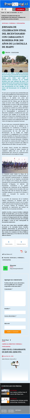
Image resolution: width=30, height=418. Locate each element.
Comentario (8, 289)
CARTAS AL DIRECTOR (8, 344)
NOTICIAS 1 (5, 23)
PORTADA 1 (12, 23)
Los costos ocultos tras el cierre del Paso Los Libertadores (18, 393)
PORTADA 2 (18, 344)
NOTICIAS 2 (11, 410)
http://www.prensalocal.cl (16, 268)
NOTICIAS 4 (4, 412)
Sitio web (7, 323)
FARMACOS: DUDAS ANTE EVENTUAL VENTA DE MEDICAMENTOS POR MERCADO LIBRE (19, 401)
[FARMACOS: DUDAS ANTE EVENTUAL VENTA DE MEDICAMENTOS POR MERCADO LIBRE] (5, 400)
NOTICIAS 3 (18, 410)
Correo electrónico (10, 316)
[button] (14, 9)
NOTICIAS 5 (11, 412)
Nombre (7, 308)
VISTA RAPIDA (20, 23)
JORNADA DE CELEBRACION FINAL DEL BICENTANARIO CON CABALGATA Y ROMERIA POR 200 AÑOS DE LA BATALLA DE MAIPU (14, 37)
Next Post (5, 340)
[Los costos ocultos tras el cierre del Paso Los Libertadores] (5, 392)
